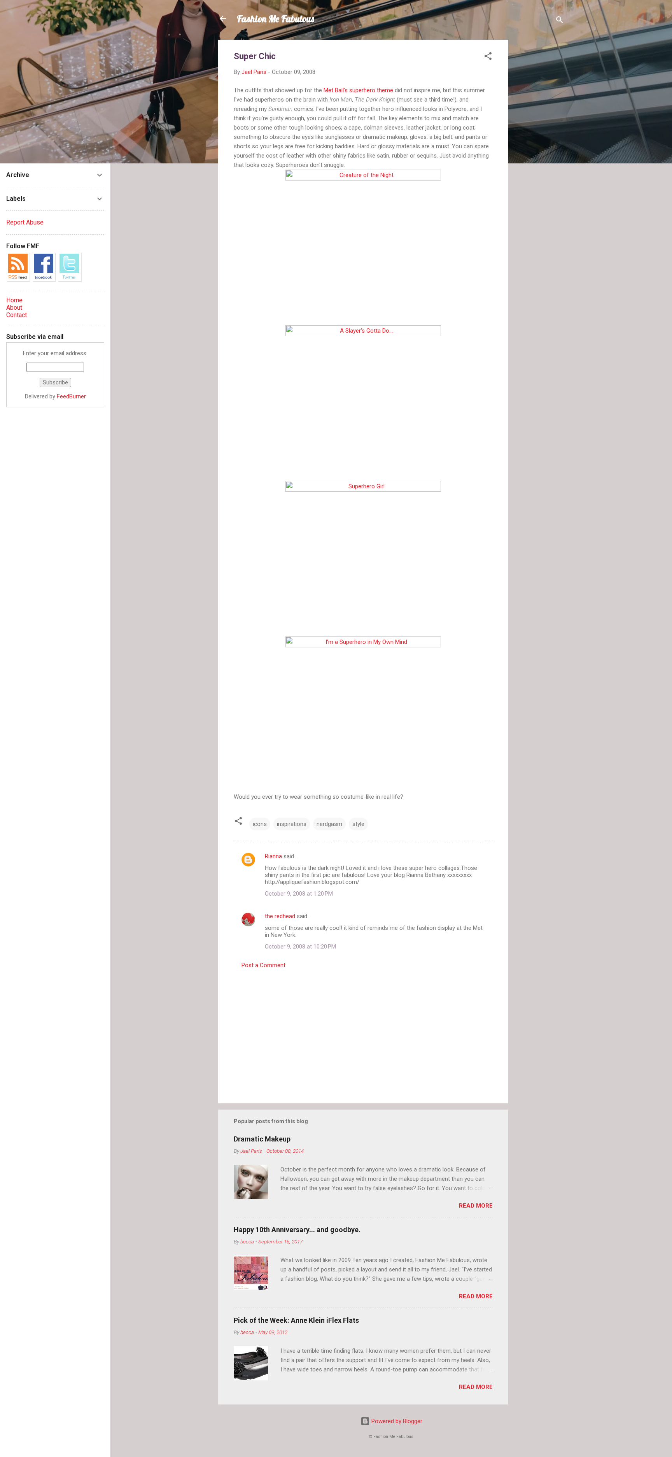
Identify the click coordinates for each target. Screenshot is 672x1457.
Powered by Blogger (396, 1421)
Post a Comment (263, 965)
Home (14, 300)
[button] (488, 57)
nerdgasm (329, 824)
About (14, 307)
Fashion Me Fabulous (275, 19)
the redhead (280, 916)
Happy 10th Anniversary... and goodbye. (297, 1230)
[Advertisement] (539, 156)
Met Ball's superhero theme (358, 90)
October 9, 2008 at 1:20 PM (299, 893)
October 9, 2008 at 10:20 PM (300, 946)
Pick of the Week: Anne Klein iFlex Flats (296, 1320)
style (358, 824)
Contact (16, 315)
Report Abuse (25, 222)
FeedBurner (71, 396)
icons (260, 824)
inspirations (291, 824)
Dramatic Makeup (262, 1139)
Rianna (273, 856)
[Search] (559, 21)
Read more (476, 1205)
